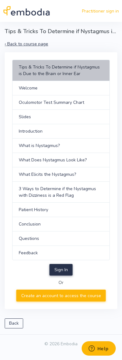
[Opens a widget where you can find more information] (98, 349)
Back (14, 323)
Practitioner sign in (100, 11)
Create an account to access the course (61, 296)
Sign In (61, 270)
